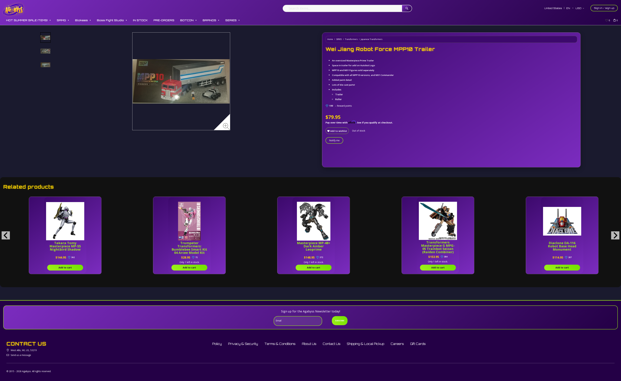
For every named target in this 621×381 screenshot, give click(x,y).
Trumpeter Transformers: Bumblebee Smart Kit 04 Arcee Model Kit (189, 248)
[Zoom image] (226, 126)
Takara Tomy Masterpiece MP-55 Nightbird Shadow (65, 246)
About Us (309, 343)
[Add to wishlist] (84, 201)
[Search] (407, 8)
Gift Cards (418, 343)
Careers (397, 343)
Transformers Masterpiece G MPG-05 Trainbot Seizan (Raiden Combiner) (438, 247)
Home (330, 39)
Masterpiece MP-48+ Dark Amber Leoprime (313, 246)
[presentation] (6, 235)
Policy (217, 343)
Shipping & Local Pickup (365, 343)
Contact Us (331, 343)
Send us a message (21, 355)
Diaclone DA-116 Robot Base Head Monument (562, 246)
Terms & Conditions (279, 343)
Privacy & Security (243, 343)
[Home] (13, 9)
